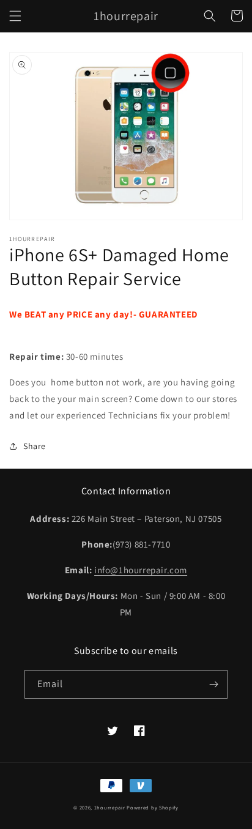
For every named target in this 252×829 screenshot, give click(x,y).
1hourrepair (109, 807)
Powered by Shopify (153, 807)
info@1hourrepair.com (140, 570)
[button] (15, 15)
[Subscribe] (213, 684)
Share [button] (34, 446)
